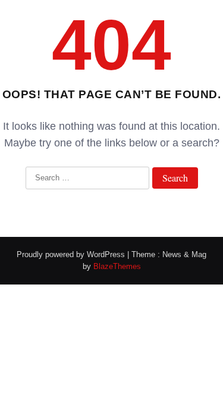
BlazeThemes (117, 266)
